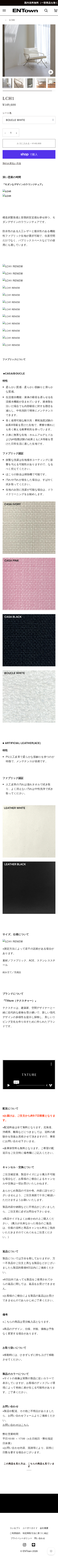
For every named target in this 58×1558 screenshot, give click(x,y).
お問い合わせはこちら (16, 1425)
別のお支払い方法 (12, 163)
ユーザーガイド (30, 1528)
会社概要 (44, 1528)
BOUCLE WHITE (15, 120)
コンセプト (15, 1528)
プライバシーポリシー (21, 1538)
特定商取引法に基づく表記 (35, 1533)
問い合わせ (39, 1538)
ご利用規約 (15, 1533)
